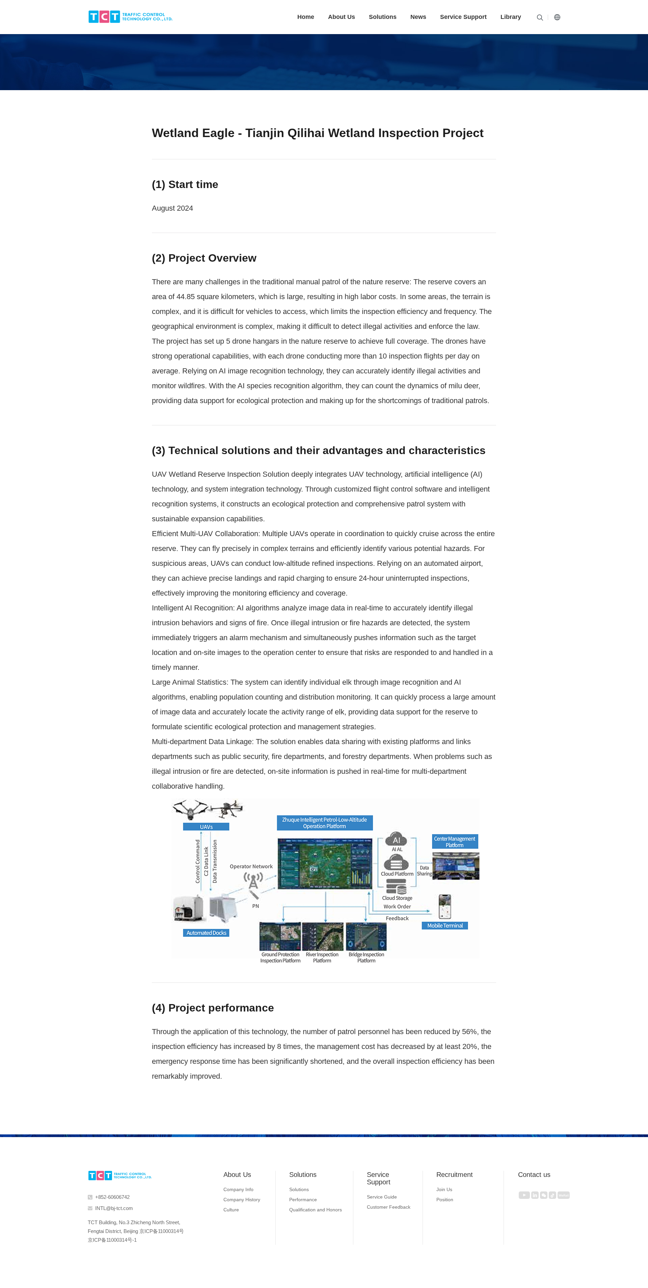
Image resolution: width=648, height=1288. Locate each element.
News (418, 17)
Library (511, 17)
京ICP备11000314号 (161, 1231)
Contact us (534, 1174)
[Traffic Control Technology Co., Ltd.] (120, 1175)
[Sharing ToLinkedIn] (535, 1195)
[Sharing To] (524, 1195)
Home (305, 17)
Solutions (383, 17)
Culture (231, 1209)
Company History (241, 1199)
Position (444, 1199)
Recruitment (454, 1174)
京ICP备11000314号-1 (112, 1240)
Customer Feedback (388, 1207)
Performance (303, 1199)
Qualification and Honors (315, 1209)
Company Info (238, 1189)
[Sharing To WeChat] (543, 1195)
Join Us (444, 1189)
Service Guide (382, 1197)
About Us (341, 17)
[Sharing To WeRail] (564, 1195)
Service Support (463, 17)
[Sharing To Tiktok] (552, 1195)
